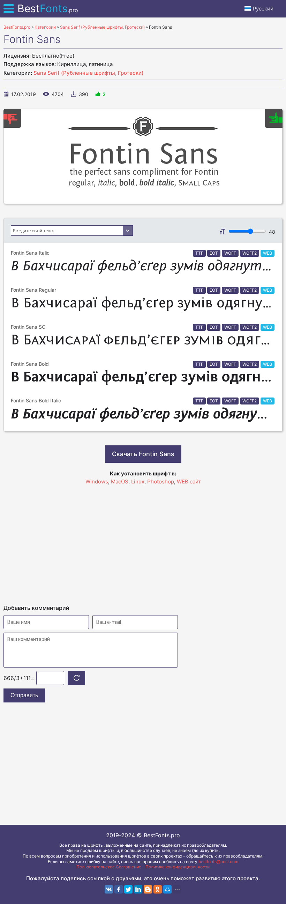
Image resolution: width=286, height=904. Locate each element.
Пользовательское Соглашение (108, 866)
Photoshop (160, 481)
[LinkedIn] (138, 889)
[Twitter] (128, 889)
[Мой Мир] (167, 889)
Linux (137, 481)
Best (47, 8)
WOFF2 (249, 253)
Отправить (24, 695)
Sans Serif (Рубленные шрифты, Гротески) (88, 73)
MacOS (119, 481)
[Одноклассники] (157, 889)
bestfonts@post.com (218, 861)
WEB (267, 253)
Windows (96, 481)
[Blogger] (148, 889)
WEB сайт (189, 481)
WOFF (230, 253)
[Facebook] (118, 889)
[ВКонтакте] (109, 889)
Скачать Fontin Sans (143, 454)
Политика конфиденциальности (177, 866)
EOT (214, 253)
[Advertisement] (143, 541)
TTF (199, 253)
